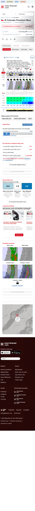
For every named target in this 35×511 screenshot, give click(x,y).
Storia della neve (26, 45)
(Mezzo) (15, 49)
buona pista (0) (9, 160)
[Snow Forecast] (8, 6)
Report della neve (6, 118)
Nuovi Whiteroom (6, 377)
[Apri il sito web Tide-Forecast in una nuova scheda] (16, 2)
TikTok (3, 397)
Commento (17, 413)
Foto (2, 380)
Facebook (3, 391)
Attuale (15, 45)
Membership (18, 369)
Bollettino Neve (5, 375)
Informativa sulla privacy (16, 421)
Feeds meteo (19, 380)
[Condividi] (10, 39)
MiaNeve (3, 382)
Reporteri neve (19, 377)
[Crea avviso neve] (6, 39)
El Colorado (15, 17)
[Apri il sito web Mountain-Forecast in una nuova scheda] (10, 2)
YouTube (3, 399)
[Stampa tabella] (14, 39)
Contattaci (26, 410)
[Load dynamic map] (17, 319)
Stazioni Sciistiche (6, 369)
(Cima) (6, 49)
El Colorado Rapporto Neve (18, 165)
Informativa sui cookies (6, 423)
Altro (3, 86)
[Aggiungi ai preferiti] (3, 39)
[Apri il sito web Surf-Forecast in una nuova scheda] (3, 2)
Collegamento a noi (6, 413)
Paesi (2, 17)
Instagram (3, 394)
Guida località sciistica (20, 118)
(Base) (24, 49)
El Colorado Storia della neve (17, 202)
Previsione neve (6, 45)
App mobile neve (20, 375)
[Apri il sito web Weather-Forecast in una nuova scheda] (23, 2)
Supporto (18, 410)
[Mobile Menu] (32, 6)
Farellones (14, 135)
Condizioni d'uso (4, 421)
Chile (8, 17)
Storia (30, 118)
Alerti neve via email (21, 372)
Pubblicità (11, 410)
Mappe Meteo (5, 372)
